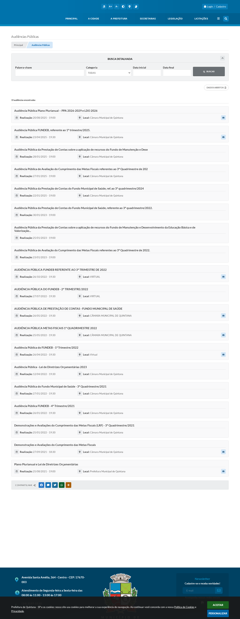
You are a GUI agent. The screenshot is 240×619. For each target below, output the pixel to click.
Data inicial (139, 67)
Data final (168, 67)
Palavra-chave (23, 67)
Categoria (91, 67)
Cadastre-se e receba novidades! (202, 583)
